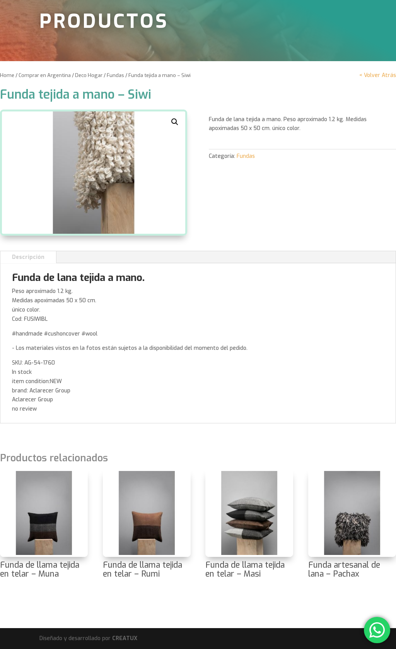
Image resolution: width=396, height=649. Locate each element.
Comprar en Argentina (45, 75)
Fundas (115, 75)
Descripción (28, 257)
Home (7, 75)
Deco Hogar (88, 75)
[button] (175, 122)
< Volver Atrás (377, 75)
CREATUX (124, 638)
